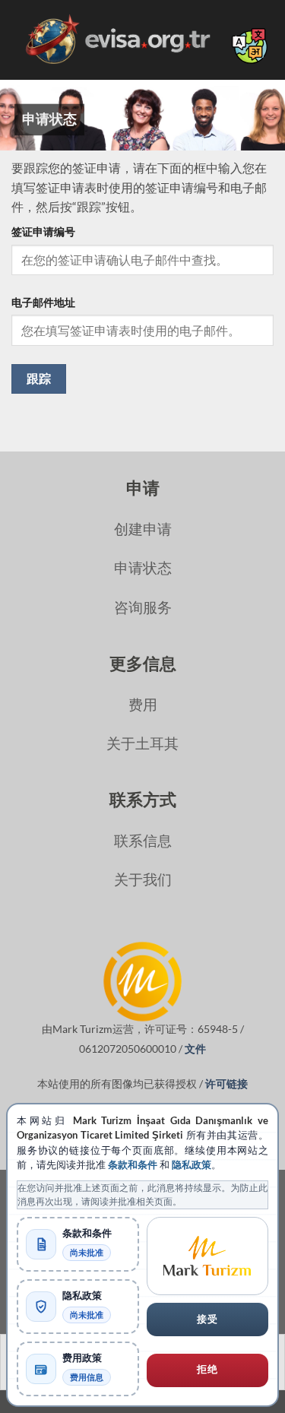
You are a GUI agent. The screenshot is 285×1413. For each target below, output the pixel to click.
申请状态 (143, 567)
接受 (207, 1319)
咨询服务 (143, 607)
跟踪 (39, 378)
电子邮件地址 (43, 302)
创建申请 (143, 528)
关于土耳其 (142, 743)
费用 (142, 704)
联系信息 (143, 840)
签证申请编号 (43, 231)
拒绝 (207, 1369)
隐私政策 (191, 1165)
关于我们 (143, 879)
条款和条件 (132, 1165)
